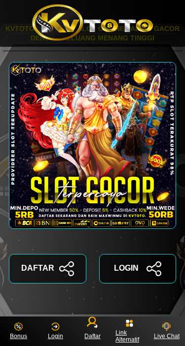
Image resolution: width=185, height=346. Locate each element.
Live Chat (167, 336)
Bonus (18, 336)
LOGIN (126, 268)
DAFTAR (37, 268)
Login (55, 336)
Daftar (92, 336)
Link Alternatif (127, 336)
